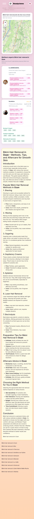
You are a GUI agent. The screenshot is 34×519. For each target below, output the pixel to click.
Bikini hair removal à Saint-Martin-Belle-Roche (15, 468)
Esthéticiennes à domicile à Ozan (16, 8)
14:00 (14, 130)
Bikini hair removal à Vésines (10, 471)
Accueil (4, 8)
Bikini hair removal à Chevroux (10, 449)
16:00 (18, 135)
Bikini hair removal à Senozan (10, 455)
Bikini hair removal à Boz (9, 446)
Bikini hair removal (9, 9)
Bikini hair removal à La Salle (10, 462)
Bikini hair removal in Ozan (11, 436)
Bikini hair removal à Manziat (10, 459)
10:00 (5, 130)
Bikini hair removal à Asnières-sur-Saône (13, 452)
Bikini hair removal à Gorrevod (10, 465)
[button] (5, 22)
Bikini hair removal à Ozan (9, 443)
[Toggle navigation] (4, 3)
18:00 (23, 135)
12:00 (9, 130)
